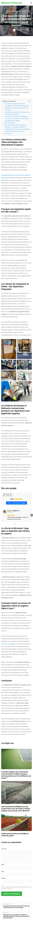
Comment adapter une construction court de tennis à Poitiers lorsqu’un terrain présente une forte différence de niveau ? (16, 775)
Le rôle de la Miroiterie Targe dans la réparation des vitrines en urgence (16, 126)
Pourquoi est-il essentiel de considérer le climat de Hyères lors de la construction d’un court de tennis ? (16, 916)
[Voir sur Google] (4, 511)
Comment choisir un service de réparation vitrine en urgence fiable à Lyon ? (17, 130)
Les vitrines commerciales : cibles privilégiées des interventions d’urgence (17, 105)
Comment (3, 848)
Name (2, 864)
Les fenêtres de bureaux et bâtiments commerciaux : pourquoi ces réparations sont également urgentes (17, 118)
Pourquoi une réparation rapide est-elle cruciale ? (16, 109)
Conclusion (8, 133)
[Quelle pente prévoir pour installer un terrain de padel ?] (16, 822)
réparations (5, 644)
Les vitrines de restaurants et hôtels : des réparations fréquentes (17, 113)
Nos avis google (10, 123)
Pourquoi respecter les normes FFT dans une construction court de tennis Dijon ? (16, 906)
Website (3, 878)
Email (2, 871)
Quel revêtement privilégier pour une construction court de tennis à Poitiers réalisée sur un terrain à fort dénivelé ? (15, 809)
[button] (1, 515)
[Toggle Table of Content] (28, 101)
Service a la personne (13, 11)
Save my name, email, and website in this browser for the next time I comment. (16, 887)
